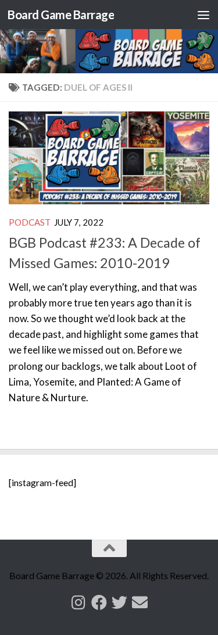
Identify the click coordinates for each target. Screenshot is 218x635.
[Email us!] (140, 602)
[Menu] (203, 14)
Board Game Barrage (61, 15)
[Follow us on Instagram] (79, 602)
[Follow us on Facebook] (99, 602)
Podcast (30, 222)
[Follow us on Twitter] (119, 602)
